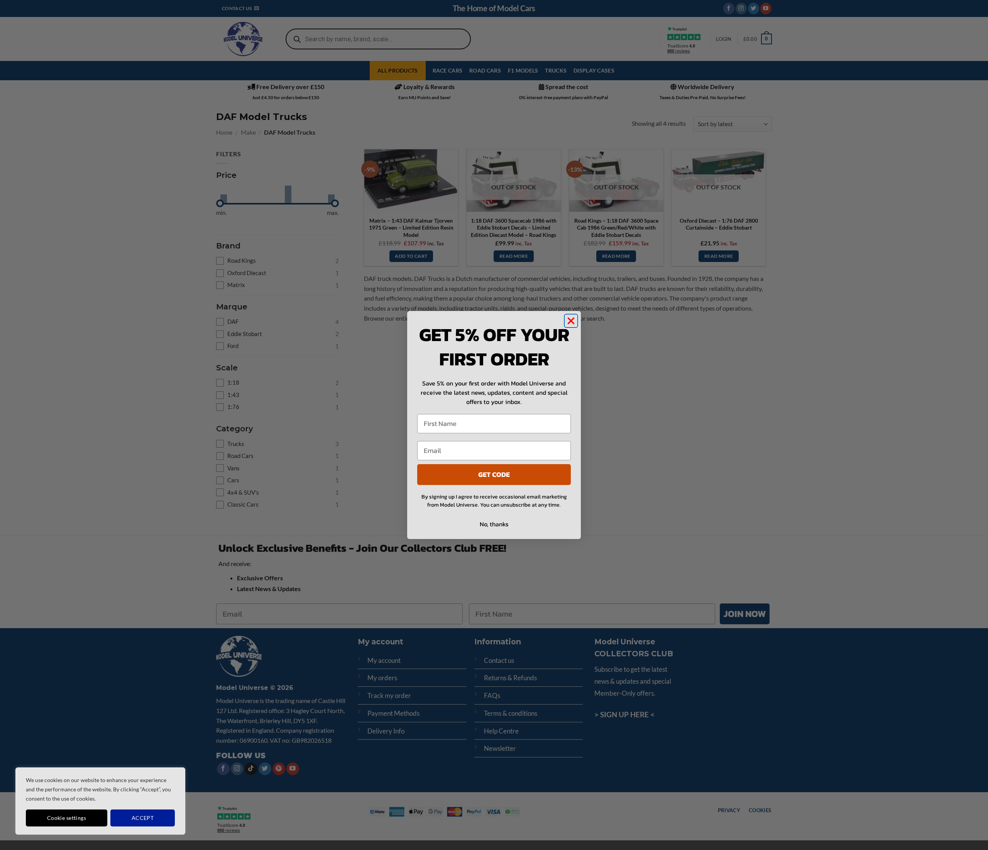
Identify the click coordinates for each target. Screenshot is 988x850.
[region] (100, 801)
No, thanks (494, 524)
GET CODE (494, 474)
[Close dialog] (571, 321)
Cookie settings (66, 818)
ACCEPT (143, 818)
